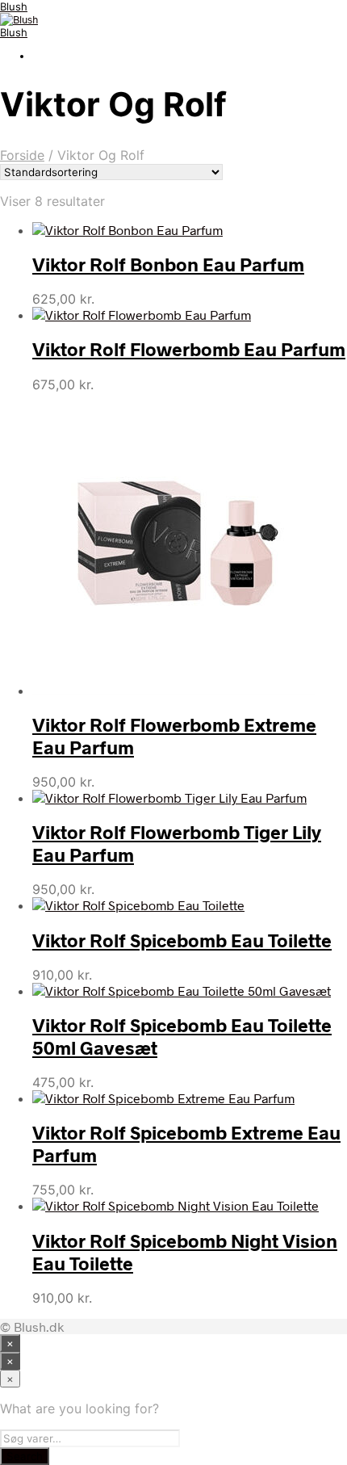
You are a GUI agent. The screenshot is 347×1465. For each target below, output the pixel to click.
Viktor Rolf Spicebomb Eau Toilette (182, 940)
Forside (22, 155)
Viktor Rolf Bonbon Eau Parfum (168, 264)
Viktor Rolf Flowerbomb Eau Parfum (188, 349)
